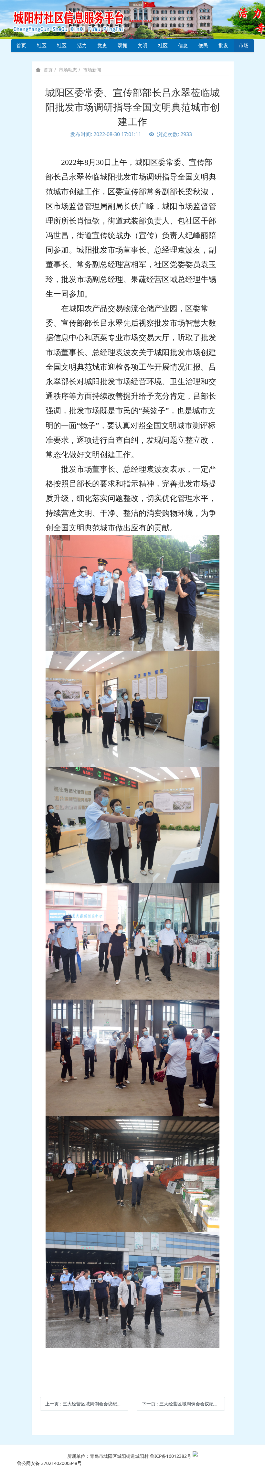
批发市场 (223, 47)
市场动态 (244, 47)
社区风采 (62, 47)
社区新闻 (163, 47)
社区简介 (42, 47)
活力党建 (82, 47)
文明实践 (142, 47)
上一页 (86, 1404)
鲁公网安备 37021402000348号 (49, 1463)
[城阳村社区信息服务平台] (76, 19)
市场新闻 (92, 70)
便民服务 (203, 47)
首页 (21, 45)
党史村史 (102, 47)
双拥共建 (122, 47)
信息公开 (183, 47)
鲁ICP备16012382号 (170, 1456)
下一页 (183, 1404)
